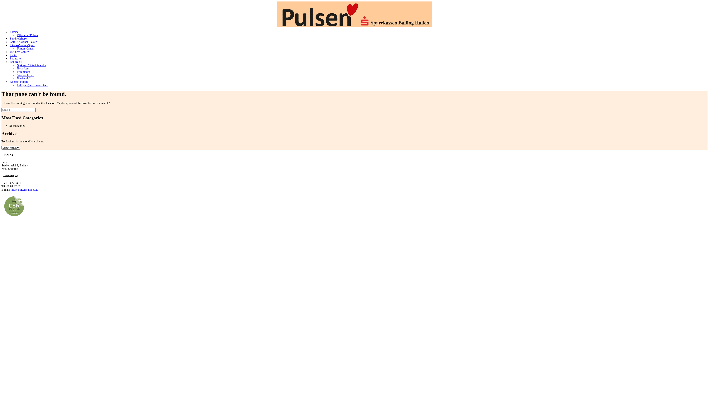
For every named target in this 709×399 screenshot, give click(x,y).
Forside (14, 31)
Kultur (13, 55)
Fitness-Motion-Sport (22, 45)
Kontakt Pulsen (19, 81)
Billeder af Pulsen (27, 35)
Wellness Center (19, 51)
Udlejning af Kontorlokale (32, 85)
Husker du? (24, 78)
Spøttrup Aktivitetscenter (31, 65)
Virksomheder (25, 75)
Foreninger (23, 71)
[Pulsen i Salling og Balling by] (354, 14)
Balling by (16, 61)
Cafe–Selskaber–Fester (23, 41)
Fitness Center (25, 48)
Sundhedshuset (18, 38)
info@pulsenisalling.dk (24, 189)
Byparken (23, 68)
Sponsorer (16, 58)
